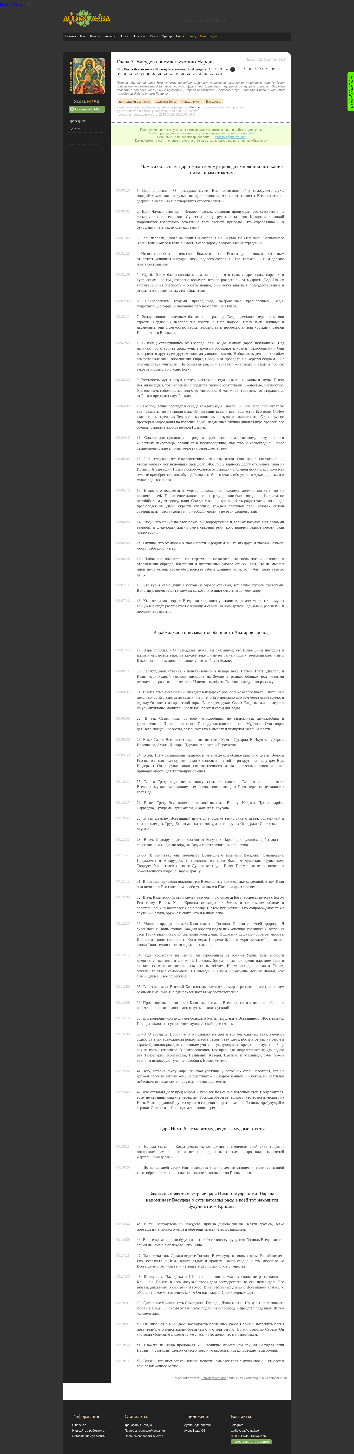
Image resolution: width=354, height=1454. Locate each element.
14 (119, 73)
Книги (154, 36)
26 (188, 73)
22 (165, 73)
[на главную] (87, 26)
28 (200, 73)
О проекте (79, 1425)
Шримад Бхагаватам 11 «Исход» (179, 69)
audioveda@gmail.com (246, 1430)
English (5, 5)
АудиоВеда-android (197, 1425)
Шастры (194, 107)
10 (261, 69)
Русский (17, 5)
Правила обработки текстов (144, 1436)
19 (148, 73)
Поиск (180, 36)
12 (273, 69)
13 (278, 69)
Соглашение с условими (88, 1436)
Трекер (167, 36)
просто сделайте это (230, 137)
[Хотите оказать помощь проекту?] (350, 91)
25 (182, 73)
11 (267, 69)
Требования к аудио (138, 1425)
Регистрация (208, 36)
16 (130, 73)
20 (153, 73)
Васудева (213, 101)
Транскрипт (77, 121)
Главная (70, 36)
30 (211, 73)
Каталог (95, 36)
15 (125, 73)
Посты (124, 36)
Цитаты (74, 128)
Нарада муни (190, 101)
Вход (192, 36)
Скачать (87, 109)
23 (171, 73)
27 (194, 73)
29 (205, 73)
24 (177, 73)
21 (159, 73)
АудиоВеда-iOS (194, 1430)
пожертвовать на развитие (251, 1441)
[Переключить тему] (28, 4)
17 (136, 73)
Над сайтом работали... (88, 1430)
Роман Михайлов (214, 1378)
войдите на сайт (242, 133)
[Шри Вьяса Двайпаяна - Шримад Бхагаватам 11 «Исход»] (87, 93)
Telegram (237, 1425)
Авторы (110, 36)
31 (217, 73)
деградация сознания (134, 101)
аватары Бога (166, 101)
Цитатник (139, 36)
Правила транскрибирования (145, 1430)
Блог (83, 36)
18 (142, 73)
